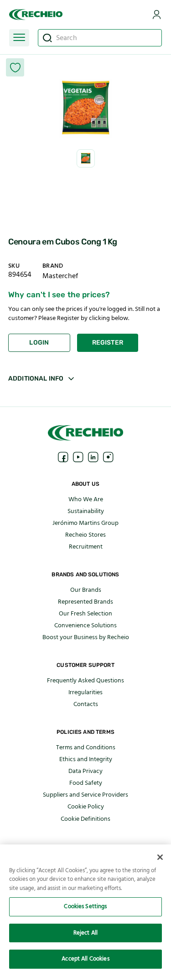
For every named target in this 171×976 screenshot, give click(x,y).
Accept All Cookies (85, 959)
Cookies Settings (85, 906)
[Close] (160, 857)
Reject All (85, 933)
